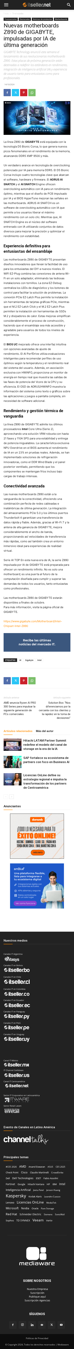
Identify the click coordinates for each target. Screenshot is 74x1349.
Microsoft (12, 1208)
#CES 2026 (11, 1166)
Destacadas (25, 19)
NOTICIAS (9, 14)
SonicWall (60, 1214)
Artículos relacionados (18, 731)
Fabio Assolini (50, 1178)
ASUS (50, 1166)
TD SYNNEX (23, 1220)
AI (20, 660)
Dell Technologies (22, 1178)
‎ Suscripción (37, 1292)
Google (21, 1184)
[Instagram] (22, 1324)
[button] (6, 5)
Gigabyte (29, 660)
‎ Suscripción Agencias (37, 1300)
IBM (54, 1184)
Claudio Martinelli (39, 1172)
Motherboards (61, 19)
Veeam (38, 1220)
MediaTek (51, 1202)
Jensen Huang (53, 1190)
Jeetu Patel (38, 1190)
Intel (39, 660)
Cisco (24, 1172)
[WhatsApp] (32, 92)
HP (48, 1184)
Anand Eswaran (37, 1166)
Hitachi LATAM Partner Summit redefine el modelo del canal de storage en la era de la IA (45, 745)
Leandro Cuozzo (52, 1196)
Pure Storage (47, 1208)
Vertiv (49, 1220)
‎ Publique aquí (37, 1296)
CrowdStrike (57, 1172)
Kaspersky (16, 1196)
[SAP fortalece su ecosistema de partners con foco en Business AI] (13, 762)
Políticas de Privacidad (37, 1338)
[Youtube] (61, 1325)
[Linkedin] (32, 1325)
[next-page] (11, 796)
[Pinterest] (23, 92)
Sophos (10, 1220)
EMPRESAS (50, 14)
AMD (22, 1166)
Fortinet (10, 1184)
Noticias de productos (42, 19)
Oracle (35, 1208)
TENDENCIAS (31, 14)
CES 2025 (60, 1166)
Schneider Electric (30, 1214)
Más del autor (45, 731)
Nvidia (25, 1208)
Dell (8, 1178)
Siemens (48, 1214)
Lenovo (10, 1202)
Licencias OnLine (30, 1202)
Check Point (12, 1172)
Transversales (11, 19)
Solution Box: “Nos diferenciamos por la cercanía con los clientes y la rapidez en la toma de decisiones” (54, 710)
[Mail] (41, 1325)
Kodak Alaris (35, 1196)
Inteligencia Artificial (18, 1190)
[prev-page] (6, 796)
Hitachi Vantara (36, 1184)
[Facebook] (7, 92)
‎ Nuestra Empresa (37, 1289)
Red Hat (11, 1214)
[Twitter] (15, 92)
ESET (38, 1178)
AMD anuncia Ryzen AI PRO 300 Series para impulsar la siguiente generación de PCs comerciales (20, 708)
